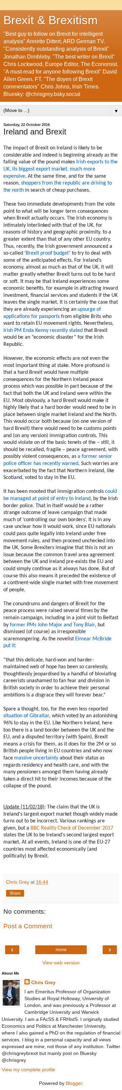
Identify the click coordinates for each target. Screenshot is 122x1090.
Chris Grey (43, 982)
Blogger (74, 1083)
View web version (61, 962)
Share (15, 893)
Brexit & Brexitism (50, 20)
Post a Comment (27, 926)
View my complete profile (28, 1069)
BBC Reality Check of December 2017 (71, 828)
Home (61, 949)
